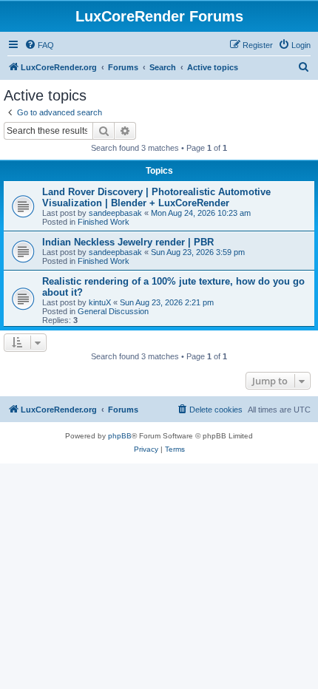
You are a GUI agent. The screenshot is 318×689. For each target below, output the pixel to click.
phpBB (120, 436)
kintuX (100, 302)
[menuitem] (39, 45)
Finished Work (103, 221)
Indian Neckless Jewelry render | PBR (128, 242)
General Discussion (113, 311)
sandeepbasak (115, 212)
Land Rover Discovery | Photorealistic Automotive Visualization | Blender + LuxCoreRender (156, 197)
